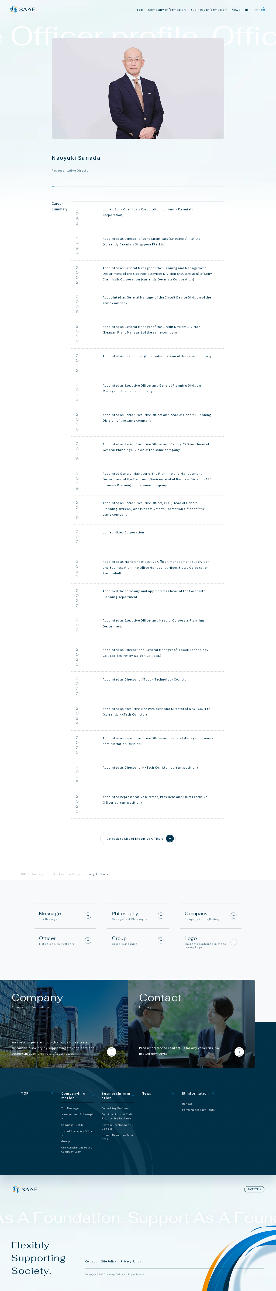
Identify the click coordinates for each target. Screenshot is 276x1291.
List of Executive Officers (66, 874)
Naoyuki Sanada (98, 874)
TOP (23, 874)
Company (38, 874)
